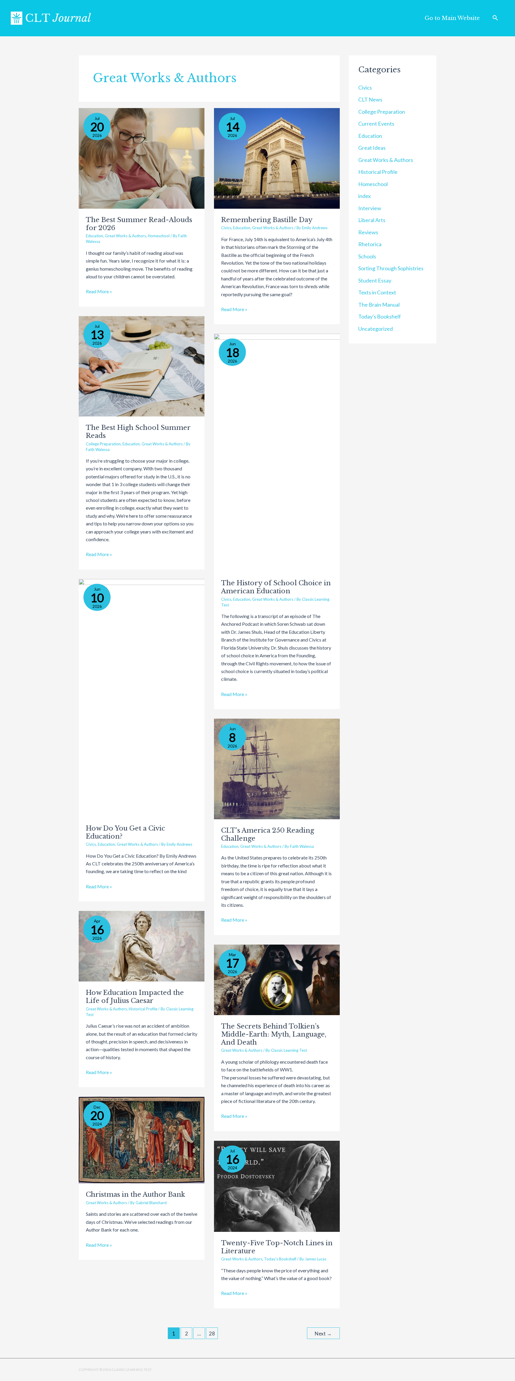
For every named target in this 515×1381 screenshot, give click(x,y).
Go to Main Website (452, 18)
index (364, 196)
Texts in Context (377, 292)
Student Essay (374, 280)
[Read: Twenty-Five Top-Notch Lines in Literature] (277, 1185)
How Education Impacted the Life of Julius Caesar (135, 997)
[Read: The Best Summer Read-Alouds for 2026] (141, 157)
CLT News (370, 99)
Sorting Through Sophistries (391, 268)
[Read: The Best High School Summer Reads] (141, 365)
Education (94, 235)
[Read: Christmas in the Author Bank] (141, 1139)
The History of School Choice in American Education (276, 587)
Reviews (368, 232)
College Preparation (103, 443)
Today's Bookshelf (280, 1259)
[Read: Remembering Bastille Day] (277, 157)
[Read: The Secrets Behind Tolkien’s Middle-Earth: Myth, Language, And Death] (277, 979)
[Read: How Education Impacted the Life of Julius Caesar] (141, 945)
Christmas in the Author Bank (135, 1194)
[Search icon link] (495, 18)
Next (323, 1333)
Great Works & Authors (125, 235)
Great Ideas (372, 147)
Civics (226, 227)
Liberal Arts (371, 220)
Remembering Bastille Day (267, 220)
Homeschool (159, 235)
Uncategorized (375, 328)
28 (212, 1333)
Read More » (99, 291)
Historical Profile (143, 1009)
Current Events (376, 123)
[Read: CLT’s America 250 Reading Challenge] (277, 768)
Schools (367, 256)
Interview (369, 208)
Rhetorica (369, 244)
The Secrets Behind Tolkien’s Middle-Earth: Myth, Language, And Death (273, 1034)
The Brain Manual (379, 304)
